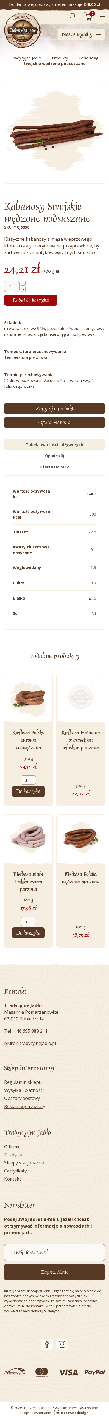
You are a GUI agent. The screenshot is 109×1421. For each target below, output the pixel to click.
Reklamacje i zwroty (24, 1106)
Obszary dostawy (22, 1098)
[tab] (54, 422)
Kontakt (12, 1179)
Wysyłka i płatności (24, 1090)
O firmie (12, 1147)
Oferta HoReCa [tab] (54, 466)
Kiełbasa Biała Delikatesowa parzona (28, 882)
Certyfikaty (15, 1171)
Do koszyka (28, 791)
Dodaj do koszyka (31, 300)
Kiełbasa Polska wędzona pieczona (80, 878)
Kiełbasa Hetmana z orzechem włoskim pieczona (80, 740)
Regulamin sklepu (23, 1082)
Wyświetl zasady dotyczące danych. (32, 1311)
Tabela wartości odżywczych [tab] (54, 444)
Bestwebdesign (75, 1412)
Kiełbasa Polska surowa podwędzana (28, 740)
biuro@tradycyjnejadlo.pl (30, 1043)
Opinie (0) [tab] (54, 455)
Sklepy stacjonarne (24, 1163)
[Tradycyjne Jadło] (22, 30)
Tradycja (13, 1155)
